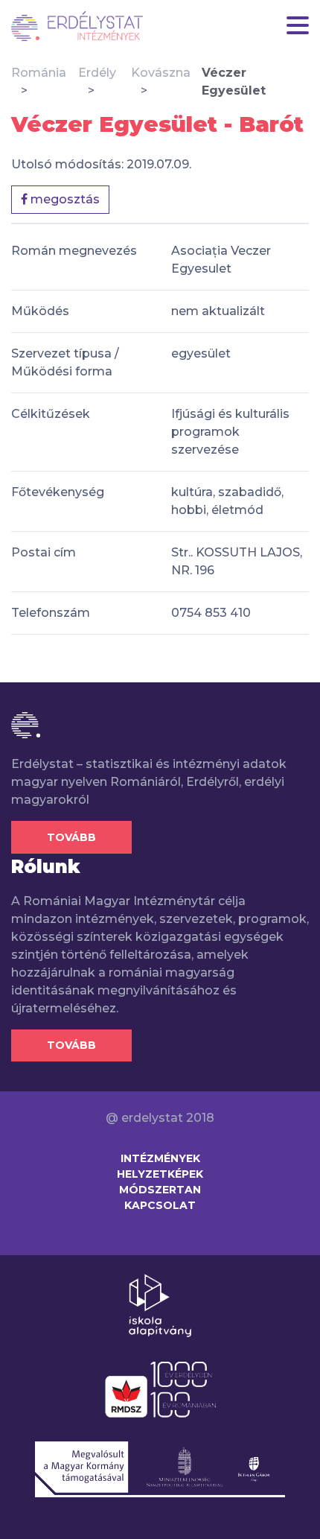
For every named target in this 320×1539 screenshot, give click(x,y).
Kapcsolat (160, 1205)
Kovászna (161, 73)
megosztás (64, 199)
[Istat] (77, 26)
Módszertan (160, 1189)
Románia (38, 73)
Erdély (97, 73)
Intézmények (160, 1158)
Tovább (71, 837)
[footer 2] (160, 1388)
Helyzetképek (160, 1174)
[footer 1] (160, 1304)
